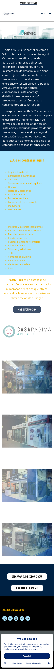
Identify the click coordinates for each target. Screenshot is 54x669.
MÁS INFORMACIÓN (27, 309)
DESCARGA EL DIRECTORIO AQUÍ (27, 576)
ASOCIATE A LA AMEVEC (27, 588)
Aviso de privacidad (28, 2)
